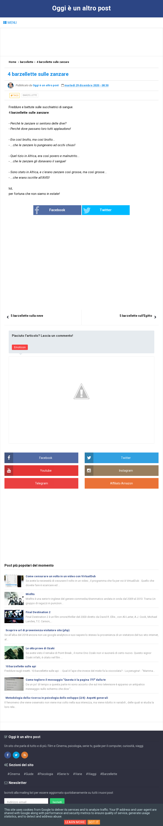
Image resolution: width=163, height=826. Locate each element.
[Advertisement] (81, 41)
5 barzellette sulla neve (27, 315)
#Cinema (13, 774)
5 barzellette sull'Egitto (136, 315)
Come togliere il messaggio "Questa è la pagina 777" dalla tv (66, 679)
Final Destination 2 (38, 612)
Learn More (75, 822)
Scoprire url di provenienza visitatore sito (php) (38, 630)
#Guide (29, 774)
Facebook (57, 210)
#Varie (77, 774)
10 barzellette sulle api (21, 666)
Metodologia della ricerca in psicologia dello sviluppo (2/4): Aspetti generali (57, 697)
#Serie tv (63, 774)
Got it (94, 822)
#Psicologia (45, 774)
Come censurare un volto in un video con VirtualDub (61, 576)
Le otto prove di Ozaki (40, 648)
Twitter (106, 210)
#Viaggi (91, 774)
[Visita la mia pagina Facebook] (7, 755)
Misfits (30, 594)
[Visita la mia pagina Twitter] (16, 755)
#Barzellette (108, 774)
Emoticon (20, 347)
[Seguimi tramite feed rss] (24, 755)
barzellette (30, 95)
